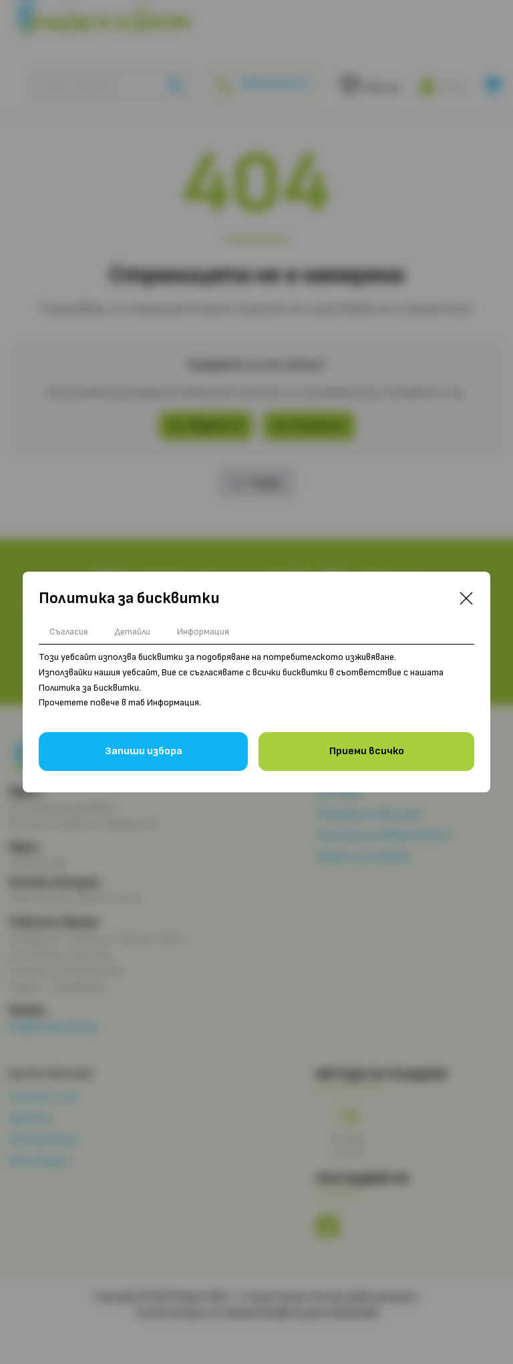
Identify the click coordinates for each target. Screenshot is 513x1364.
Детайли (132, 631)
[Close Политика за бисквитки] (466, 598)
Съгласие (68, 631)
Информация (203, 631)
